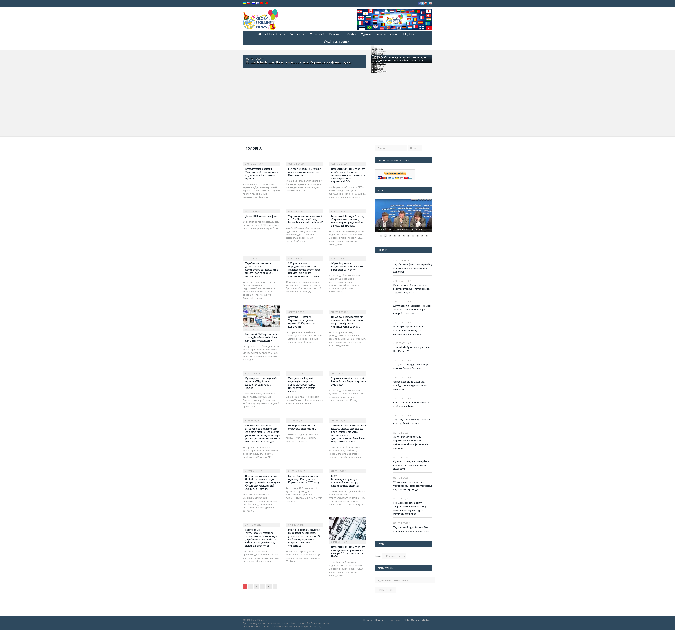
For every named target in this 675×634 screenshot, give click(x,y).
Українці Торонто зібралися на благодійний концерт (411, 421)
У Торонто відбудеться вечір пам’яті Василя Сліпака (410, 366)
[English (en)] (248, 3)
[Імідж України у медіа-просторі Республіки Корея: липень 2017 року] (304, 467)
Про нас (367, 620)
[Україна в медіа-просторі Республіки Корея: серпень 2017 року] (347, 369)
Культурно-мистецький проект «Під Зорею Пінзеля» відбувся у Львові (261, 383)
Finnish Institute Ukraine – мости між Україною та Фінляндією (294, 62)
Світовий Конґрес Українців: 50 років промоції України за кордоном (381, 61)
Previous (249, 91)
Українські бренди (336, 41)
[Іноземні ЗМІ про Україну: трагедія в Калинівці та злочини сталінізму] (261, 317)
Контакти (380, 620)
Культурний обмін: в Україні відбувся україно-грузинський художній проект (262, 173)
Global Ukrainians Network (418, 620)
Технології (317, 34)
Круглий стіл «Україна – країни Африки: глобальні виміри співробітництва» (412, 309)
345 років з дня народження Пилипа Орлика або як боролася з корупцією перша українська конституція (304, 270)
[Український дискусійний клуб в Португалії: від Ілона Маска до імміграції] (304, 207)
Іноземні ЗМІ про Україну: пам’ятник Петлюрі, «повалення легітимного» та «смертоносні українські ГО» (348, 175)
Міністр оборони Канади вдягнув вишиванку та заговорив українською (408, 330)
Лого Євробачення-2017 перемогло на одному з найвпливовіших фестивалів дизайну (410, 442)
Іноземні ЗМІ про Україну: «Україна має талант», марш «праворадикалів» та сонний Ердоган (348, 220)
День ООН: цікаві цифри (261, 216)
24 (269, 586)
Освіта (351, 34)
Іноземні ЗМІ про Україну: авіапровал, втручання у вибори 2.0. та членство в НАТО (348, 551)
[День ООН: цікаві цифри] (261, 207)
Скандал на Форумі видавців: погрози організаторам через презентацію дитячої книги (302, 385)
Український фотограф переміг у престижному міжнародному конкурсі (412, 268)
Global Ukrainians (270, 34)
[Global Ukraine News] (260, 19)
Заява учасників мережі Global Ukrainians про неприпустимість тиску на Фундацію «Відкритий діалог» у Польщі (262, 482)
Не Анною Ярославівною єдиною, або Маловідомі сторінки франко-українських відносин (347, 321)
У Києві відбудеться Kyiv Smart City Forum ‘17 (412, 349)
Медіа (407, 34)
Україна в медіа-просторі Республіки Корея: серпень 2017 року (348, 381)
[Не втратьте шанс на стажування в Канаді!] (304, 416)
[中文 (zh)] (261, 3)
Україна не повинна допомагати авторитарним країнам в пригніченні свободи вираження (400, 58)
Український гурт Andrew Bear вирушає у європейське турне (411, 529)
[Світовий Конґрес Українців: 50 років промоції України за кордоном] (304, 308)
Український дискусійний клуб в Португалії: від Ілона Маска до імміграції (305, 219)
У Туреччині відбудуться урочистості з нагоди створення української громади (412, 485)
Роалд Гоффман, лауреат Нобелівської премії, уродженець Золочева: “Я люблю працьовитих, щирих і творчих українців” (304, 537)
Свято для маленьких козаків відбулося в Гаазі (411, 404)
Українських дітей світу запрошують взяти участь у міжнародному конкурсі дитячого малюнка (409, 508)
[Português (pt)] (266, 3)
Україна (295, 34)
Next (360, 91)
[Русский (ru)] (253, 3)
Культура (335, 34)
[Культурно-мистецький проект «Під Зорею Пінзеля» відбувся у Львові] (261, 369)
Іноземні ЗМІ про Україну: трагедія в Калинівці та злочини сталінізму (262, 337)
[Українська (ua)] (244, 3)
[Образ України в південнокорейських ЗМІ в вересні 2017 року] (347, 254)
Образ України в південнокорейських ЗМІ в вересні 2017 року (348, 266)
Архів (378, 556)
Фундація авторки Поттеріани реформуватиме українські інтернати (411, 465)
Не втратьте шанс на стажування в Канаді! (302, 427)
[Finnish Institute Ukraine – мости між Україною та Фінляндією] (304, 160)
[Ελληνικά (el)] (257, 3)
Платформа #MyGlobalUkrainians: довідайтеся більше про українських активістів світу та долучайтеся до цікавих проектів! (261, 537)
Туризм (366, 34)
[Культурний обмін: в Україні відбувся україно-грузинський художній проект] (261, 160)
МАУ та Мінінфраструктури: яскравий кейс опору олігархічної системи (345, 480)
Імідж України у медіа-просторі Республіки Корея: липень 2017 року (303, 479)
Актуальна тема (387, 34)
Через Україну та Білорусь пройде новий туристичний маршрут (410, 385)
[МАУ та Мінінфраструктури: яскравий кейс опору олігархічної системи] (347, 467)
